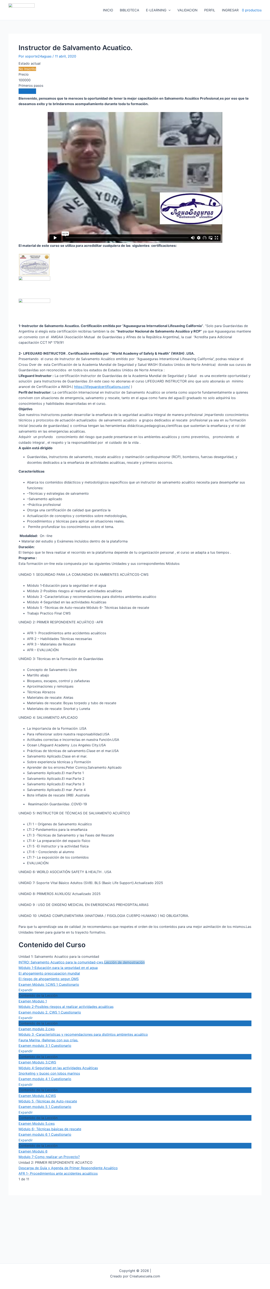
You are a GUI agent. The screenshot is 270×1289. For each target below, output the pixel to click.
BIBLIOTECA (129, 10)
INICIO (108, 10)
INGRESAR (230, 10)
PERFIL (209, 10)
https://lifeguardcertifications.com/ (102, 387)
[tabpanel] (135, 515)
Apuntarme (27, 91)
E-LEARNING (156, 10)
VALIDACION (187, 10)
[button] (168, 10)
